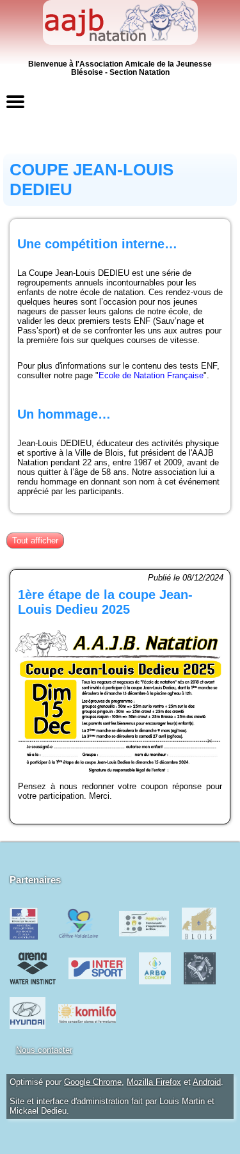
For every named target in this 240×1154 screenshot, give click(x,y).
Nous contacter (44, 1050)
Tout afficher (35, 540)
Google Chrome (93, 1082)
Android (207, 1082)
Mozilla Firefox (154, 1082)
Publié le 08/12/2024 (185, 577)
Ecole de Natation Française (151, 375)
